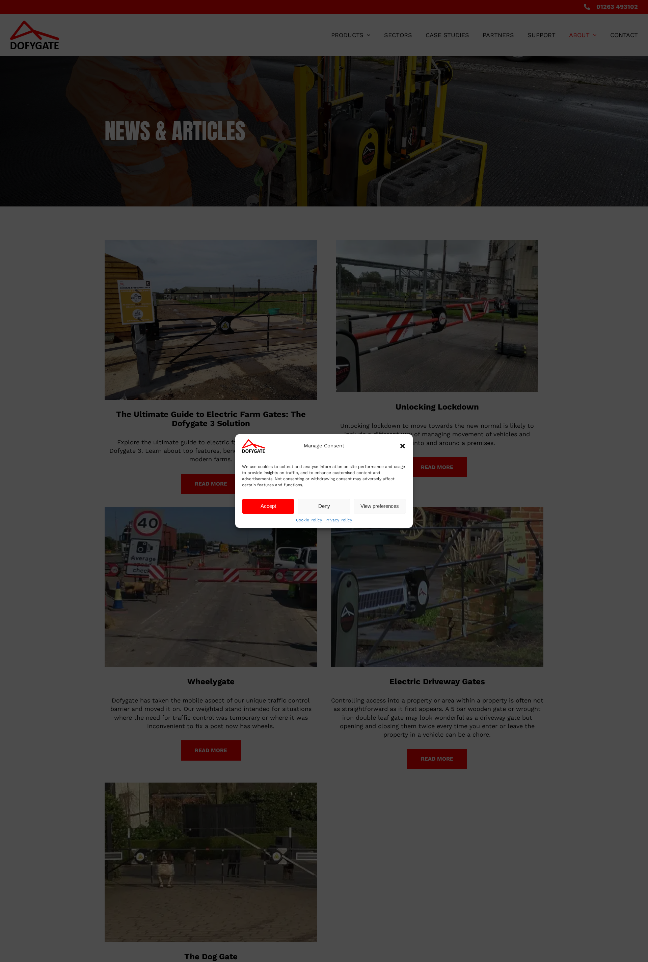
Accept (268, 506)
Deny (324, 506)
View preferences (379, 506)
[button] (402, 446)
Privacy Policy (338, 520)
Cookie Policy (309, 520)
